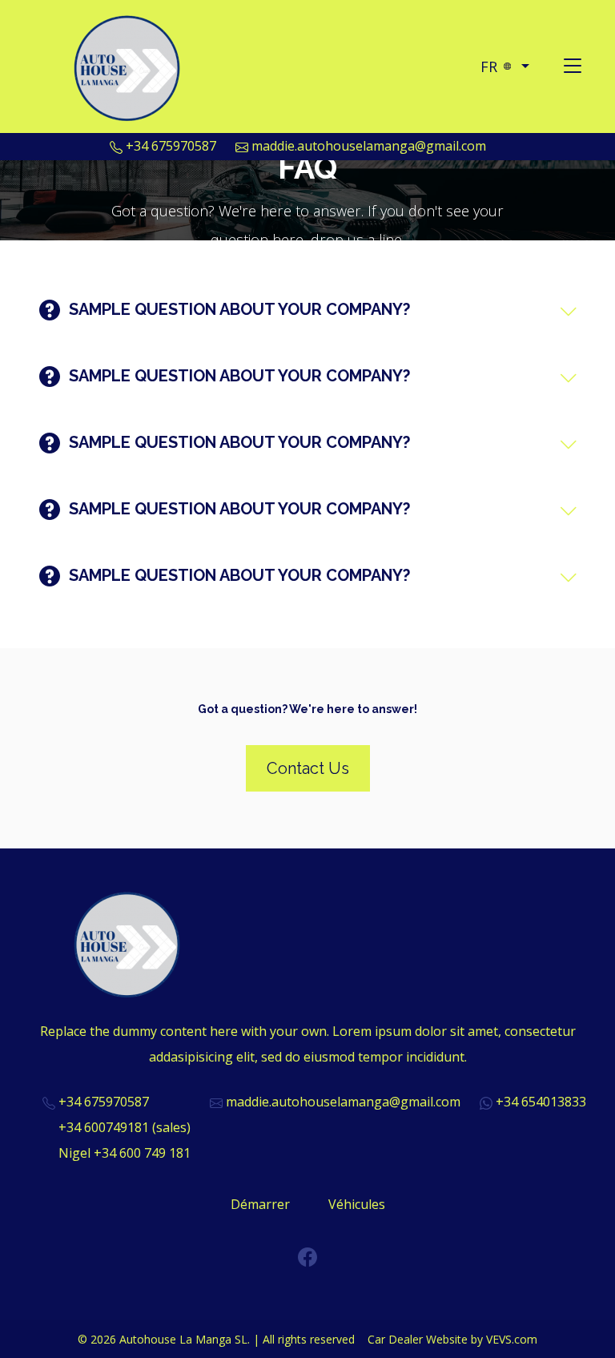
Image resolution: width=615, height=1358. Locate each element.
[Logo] (129, 64)
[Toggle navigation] (572, 66)
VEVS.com (511, 1339)
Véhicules (356, 1204)
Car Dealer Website (418, 1339)
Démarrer (260, 1204)
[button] (504, 66)
